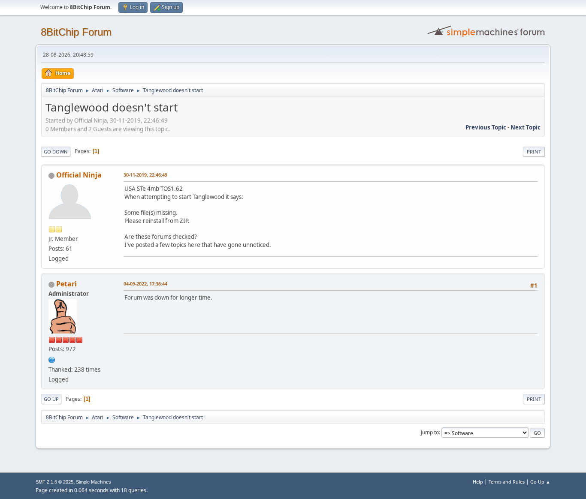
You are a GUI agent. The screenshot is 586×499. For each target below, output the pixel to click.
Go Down (56, 151)
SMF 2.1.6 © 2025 (54, 481)
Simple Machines (93, 481)
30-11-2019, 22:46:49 (145, 174)
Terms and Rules (507, 481)
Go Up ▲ (540, 481)
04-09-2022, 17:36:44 (145, 283)
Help (478, 481)
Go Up (51, 399)
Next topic (525, 127)
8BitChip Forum (76, 32)
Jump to (430, 432)
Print (534, 151)
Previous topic (485, 127)
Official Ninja (79, 175)
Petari (66, 284)
